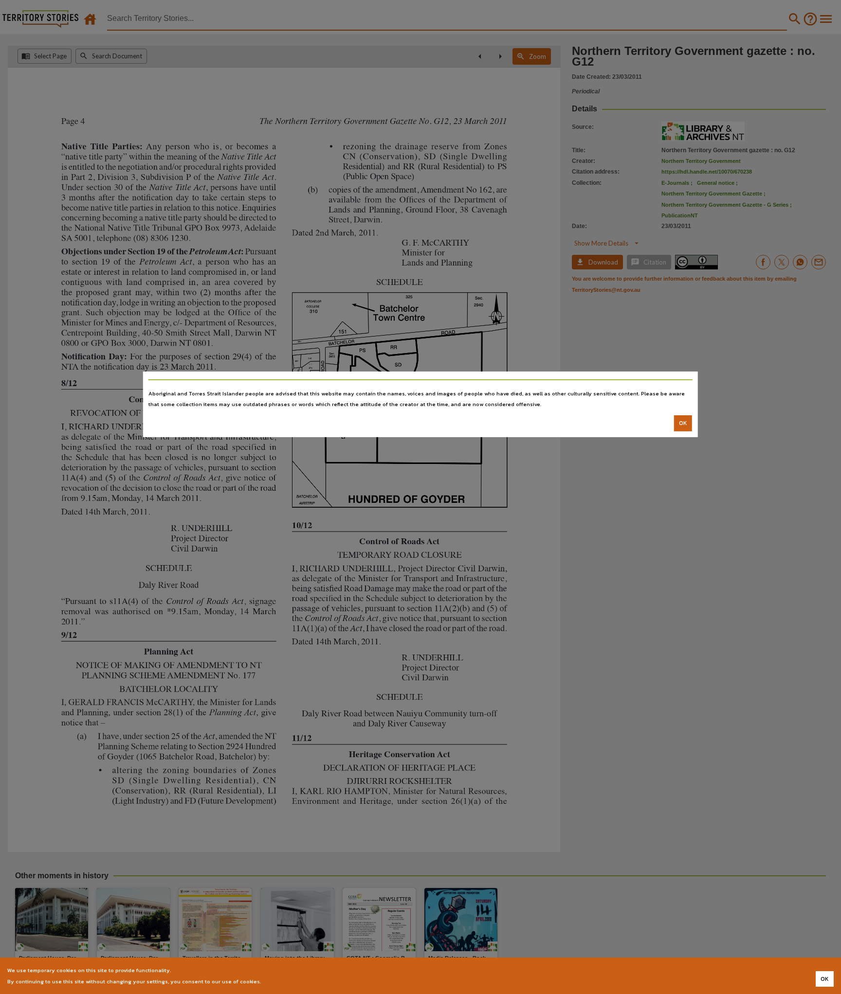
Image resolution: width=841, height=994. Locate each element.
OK (683, 423)
